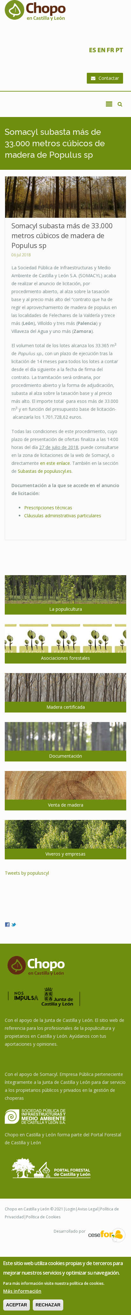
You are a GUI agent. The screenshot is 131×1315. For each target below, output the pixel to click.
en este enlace (55, 463)
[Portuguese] (119, 51)
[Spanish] (92, 51)
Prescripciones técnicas (48, 508)
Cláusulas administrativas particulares (62, 516)
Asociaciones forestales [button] (65, 658)
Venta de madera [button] (65, 805)
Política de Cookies (43, 1217)
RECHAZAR (48, 1304)
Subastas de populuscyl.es (45, 471)
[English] (101, 51)
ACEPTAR (16, 1304)
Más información (22, 1291)
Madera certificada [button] (65, 707)
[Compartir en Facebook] (7, 924)
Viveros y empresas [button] (65, 854)
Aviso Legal (88, 1209)
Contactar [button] (109, 78)
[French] (110, 51)
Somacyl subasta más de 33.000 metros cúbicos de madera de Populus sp (62, 235)
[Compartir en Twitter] (13, 924)
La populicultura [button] (65, 609)
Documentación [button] (65, 756)
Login (70, 1209)
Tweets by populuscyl (27, 873)
